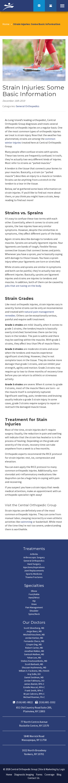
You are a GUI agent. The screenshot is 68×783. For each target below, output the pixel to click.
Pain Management (34, 607)
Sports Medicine (34, 573)
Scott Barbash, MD (34, 664)
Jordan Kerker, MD (34, 637)
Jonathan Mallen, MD (34, 651)
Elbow (34, 590)
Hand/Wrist (34, 597)
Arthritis (34, 554)
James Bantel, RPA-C (34, 683)
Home (5, 24)
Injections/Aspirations (34, 567)
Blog (59, 774)
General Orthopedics (27, 106)
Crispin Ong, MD (34, 644)
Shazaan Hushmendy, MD (34, 667)
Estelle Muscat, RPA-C (34, 687)
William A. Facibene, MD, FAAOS (34, 670)
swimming (26, 521)
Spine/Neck (34, 614)
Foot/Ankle (34, 594)
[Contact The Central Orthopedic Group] (39, 5)
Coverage (49, 774)
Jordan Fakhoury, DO (34, 680)
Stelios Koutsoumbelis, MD (34, 660)
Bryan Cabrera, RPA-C (34, 693)
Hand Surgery (34, 563)
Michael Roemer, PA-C (34, 697)
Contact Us (33, 778)
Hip (34, 600)
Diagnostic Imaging (24, 774)
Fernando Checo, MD (34, 641)
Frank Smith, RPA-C (34, 690)
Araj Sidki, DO (34, 674)
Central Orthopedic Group (24, 769)
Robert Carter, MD (34, 647)
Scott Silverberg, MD (34, 627)
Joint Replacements (34, 570)
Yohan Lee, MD (34, 657)
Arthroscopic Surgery (34, 557)
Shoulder (34, 610)
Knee (34, 604)
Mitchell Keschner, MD (34, 634)
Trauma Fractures (34, 577)
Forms (39, 774)
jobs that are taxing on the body (23, 285)
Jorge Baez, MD (34, 631)
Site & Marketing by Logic (52, 769)
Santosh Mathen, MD (34, 654)
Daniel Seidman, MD (34, 677)
